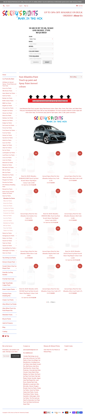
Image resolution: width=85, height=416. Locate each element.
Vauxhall (25, 396)
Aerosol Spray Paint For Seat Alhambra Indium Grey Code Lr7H (50, 178)
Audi (34, 366)
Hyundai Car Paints (9, 137)
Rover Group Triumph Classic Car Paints (8, 192)
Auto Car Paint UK (15, 412)
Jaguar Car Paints (9, 145)
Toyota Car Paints (9, 245)
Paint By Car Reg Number (7, 273)
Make (31, 41)
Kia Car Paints (9, 150)
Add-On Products (7, 323)
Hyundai (34, 378)
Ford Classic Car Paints (9, 130)
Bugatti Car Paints (9, 105)
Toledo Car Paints (8, 230)
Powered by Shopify (24, 412)
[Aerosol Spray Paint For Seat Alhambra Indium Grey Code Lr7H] (51, 162)
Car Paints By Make (9, 79)
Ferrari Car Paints (7, 128)
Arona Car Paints (7, 203)
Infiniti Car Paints (9, 140)
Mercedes (26, 386)
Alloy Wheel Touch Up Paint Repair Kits (9, 309)
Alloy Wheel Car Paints (9, 304)
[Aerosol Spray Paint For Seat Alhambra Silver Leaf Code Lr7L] (73, 275)
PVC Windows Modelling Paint (8, 185)
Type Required (34, 56)
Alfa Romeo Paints (9, 90)
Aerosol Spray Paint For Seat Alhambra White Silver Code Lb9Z (28, 254)
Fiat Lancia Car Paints (9, 125)
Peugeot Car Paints (9, 180)
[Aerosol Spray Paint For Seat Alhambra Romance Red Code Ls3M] (73, 200)
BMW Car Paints (9, 103)
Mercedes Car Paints (9, 167)
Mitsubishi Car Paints (9, 175)
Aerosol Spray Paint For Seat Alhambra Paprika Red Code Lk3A (50, 254)
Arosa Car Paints (7, 205)
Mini (38, 384)
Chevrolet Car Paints (9, 108)
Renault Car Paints (9, 189)
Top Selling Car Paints (9, 257)
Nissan (31, 386)
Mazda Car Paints (9, 165)
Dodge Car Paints (9, 123)
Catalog (4, 331)
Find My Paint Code (8, 279)
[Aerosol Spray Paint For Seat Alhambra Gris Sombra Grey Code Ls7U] (29, 200)
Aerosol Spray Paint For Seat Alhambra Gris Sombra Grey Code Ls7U (28, 216)
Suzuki (36, 392)
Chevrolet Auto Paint (34, 370)
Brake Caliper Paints (9, 289)
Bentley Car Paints (7, 98)
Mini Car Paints (9, 172)
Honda (29, 378)
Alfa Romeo (29, 366)
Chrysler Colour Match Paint (31, 372)
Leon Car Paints (7, 220)
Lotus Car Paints (9, 160)
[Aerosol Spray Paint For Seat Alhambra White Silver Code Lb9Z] (29, 237)
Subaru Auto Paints (28, 392)
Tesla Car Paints (9, 243)
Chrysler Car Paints (9, 110)
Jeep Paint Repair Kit (29, 380)
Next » (53, 302)
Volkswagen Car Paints (9, 250)
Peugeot (36, 386)
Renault (25, 388)
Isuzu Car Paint (9, 142)
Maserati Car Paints (9, 162)
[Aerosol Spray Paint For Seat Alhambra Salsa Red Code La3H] (73, 162)
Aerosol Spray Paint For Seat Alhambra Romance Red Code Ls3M (73, 216)
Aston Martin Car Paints (9, 93)
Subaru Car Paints (9, 238)
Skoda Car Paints (9, 233)
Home (4, 74)
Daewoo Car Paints (9, 120)
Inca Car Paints (7, 218)
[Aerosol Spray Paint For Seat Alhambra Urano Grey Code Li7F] (51, 275)
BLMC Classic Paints (9, 100)
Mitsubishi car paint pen (29, 384)
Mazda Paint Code (32, 382)
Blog (3, 327)
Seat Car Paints (9, 195)
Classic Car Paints (9, 300)
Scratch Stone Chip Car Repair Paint (9, 267)
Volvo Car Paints (9, 253)
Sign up (26, 5)
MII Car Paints (7, 225)
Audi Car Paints (9, 95)
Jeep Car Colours (9, 147)
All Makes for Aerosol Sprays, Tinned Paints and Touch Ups (9, 84)
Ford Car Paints (9, 133)
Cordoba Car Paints (8, 208)
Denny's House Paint (9, 262)
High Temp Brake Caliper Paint (7, 284)
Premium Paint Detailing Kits (6, 294)
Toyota (36, 394)
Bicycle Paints (6, 319)
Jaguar (38, 378)
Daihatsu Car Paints (9, 118)
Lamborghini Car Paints (9, 152)
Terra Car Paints (7, 228)
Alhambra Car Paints (9, 198)
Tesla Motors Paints (28, 394)
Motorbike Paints (9, 314)
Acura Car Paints (9, 88)
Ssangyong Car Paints (9, 235)
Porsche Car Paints (7, 182)
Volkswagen (33, 396)
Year (30, 36)
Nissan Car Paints (9, 177)
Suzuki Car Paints (9, 240)
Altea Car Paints (7, 200)
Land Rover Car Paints (9, 155)
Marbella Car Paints (8, 223)
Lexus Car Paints (9, 157)
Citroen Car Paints (9, 113)
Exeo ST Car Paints (8, 210)
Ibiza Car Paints (7, 215)
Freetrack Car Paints (8, 213)
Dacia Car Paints (9, 115)
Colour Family (34, 51)
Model (31, 46)
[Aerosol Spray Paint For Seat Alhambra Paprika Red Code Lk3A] (51, 237)
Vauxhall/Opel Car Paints (9, 248)
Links (65, 349)
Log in (20, 5)
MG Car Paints (9, 170)
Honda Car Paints (9, 135)
